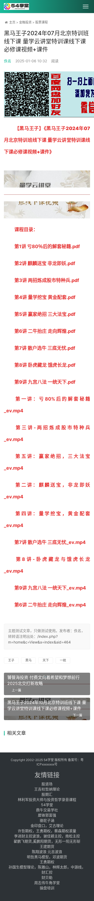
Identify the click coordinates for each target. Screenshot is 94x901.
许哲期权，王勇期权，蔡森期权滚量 (47, 831)
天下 (46, 660)
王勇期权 (47, 862)
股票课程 (41, 22)
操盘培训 (47, 888)
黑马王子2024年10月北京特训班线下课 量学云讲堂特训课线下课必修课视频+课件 (46, 705)
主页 (12, 22)
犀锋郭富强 (47, 815)
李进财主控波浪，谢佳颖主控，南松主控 (47, 836)
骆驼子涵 (47, 820)
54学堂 (47, 804)
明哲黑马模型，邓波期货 (47, 857)
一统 (63, 660)
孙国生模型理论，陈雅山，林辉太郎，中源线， (47, 867)
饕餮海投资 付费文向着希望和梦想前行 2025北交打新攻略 (43, 680)
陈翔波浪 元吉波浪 (47, 851)
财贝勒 (47, 877)
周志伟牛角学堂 (47, 882)
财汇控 (47, 872)
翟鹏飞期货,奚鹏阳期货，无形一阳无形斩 (47, 841)
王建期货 (47, 846)
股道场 (47, 784)
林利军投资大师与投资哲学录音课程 (47, 799)
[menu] (85, 6)
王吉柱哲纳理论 (47, 789)
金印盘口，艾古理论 (47, 825)
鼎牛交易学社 (47, 810)
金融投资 (25, 22)
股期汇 (47, 794)
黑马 (28, 660)
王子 (11, 660)
